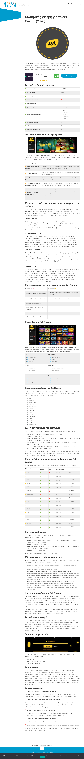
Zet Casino (67, 3)
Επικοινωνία (74, 3)
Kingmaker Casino (32, 236)
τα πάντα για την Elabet (51, 226)
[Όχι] (82, 756)
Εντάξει (42, 757)
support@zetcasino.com (38, 661)
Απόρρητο (49, 745)
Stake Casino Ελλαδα (33, 269)
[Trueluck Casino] (29, 80)
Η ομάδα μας (35, 745)
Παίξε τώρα (69, 76)
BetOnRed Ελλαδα (32, 253)
